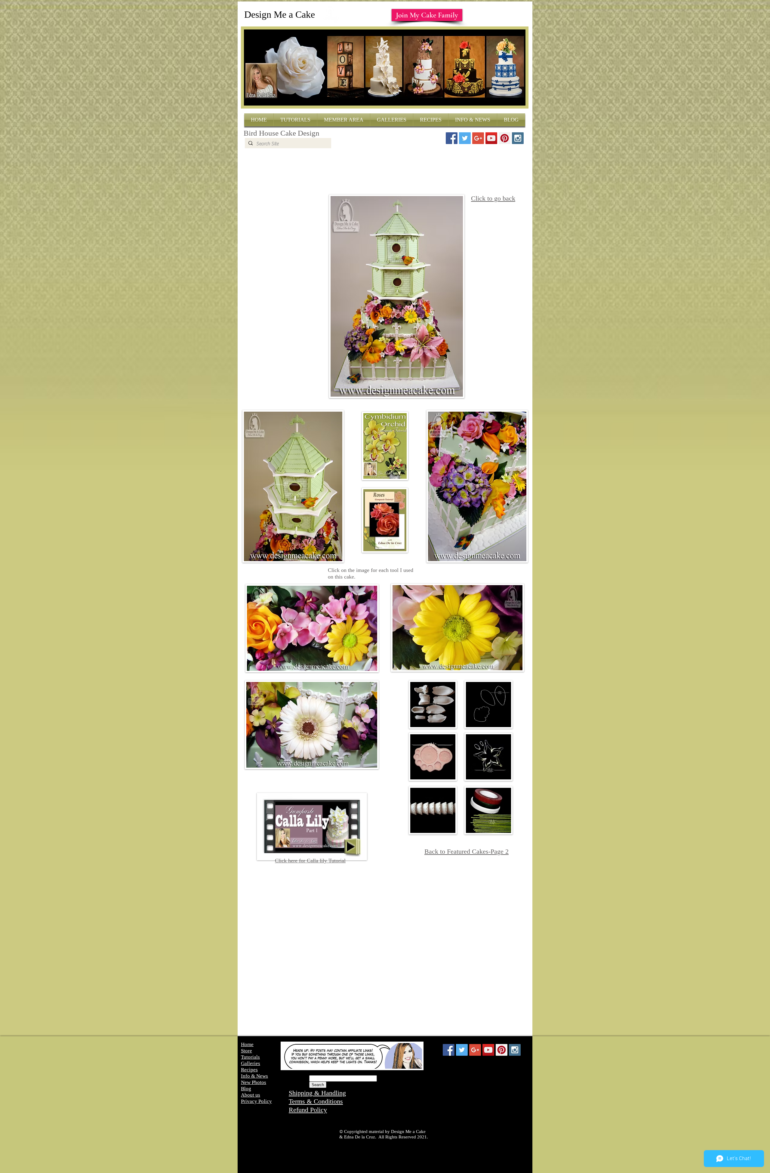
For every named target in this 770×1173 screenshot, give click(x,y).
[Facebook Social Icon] (451, 138)
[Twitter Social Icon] (465, 138)
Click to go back (493, 198)
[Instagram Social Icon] (518, 138)
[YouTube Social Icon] (491, 138)
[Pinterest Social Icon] (504, 138)
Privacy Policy (256, 1101)
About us (250, 1095)
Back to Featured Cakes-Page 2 (466, 851)
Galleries (250, 1063)
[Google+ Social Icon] (478, 138)
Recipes (249, 1070)
